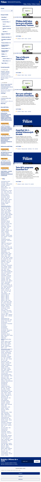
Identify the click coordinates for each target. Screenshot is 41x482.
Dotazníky (4, 17)
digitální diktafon (3, 250)
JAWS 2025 (7, 298)
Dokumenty (3, 253)
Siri (10, 395)
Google (2, 271)
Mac (4, 313)
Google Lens (3, 276)
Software (4, 56)
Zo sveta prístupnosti (4, 452)
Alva (10, 191)
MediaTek (2, 317)
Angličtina (2, 199)
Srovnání (2, 405)
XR (6, 449)
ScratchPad (8, 388)
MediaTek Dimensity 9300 (5, 319)
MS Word (2, 336)
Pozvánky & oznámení (6, 40)
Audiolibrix (3, 210)
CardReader (3, 228)
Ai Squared (10, 190)
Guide (10, 279)
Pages (2, 358)
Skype (10, 397)
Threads (5, 425)
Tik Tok (2, 426)
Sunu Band (6, 408)
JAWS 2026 (3, 300)
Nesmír (6, 343)
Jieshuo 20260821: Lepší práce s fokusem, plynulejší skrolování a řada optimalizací (6, 128)
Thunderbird (9, 425)
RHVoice (2, 379)
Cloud (2, 236)
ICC (11, 284)
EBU (4, 257)
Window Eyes (3, 445)
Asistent (7, 203)
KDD (2, 302)
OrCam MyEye (8, 357)
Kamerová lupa (6, 301)
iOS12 (2, 291)
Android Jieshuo (3, 196)
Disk (9, 252)
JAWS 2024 (3, 298)
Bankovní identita (7, 211)
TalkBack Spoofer (7, 414)
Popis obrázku (7, 364)
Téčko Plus (2, 419)
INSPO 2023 (9, 287)
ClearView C (3, 235)
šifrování (9, 392)
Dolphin (10, 253)
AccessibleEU (3, 185)
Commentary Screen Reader (5, 239)
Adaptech (2, 186)
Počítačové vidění (8, 362)
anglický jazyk (7, 198)
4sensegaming (3, 183)
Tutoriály (2, 434)
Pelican (7, 358)
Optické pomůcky (3, 356)
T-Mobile (10, 412)
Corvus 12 (2, 245)
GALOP (5, 269)
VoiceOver (10, 443)
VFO (1, 438)
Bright (2, 227)
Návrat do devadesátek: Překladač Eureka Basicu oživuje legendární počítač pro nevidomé (6, 140)
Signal (6, 393)
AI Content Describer (4, 190)
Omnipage (2, 352)
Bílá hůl (7, 214)
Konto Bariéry (7, 306)
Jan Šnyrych (36, 135)
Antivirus (10, 199)
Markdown (2, 315)
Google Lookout (8, 276)
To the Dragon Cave (4, 430)
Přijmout (20, 473)
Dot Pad (5, 254)
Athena (2, 209)
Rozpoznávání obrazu (4, 382)
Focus (2, 266)
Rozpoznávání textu (4, 383)
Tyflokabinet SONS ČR (4, 436)
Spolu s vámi (10, 404)
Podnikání (2, 364)
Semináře (10, 391)
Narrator (9, 341)
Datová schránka (3, 248)
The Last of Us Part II (4, 423)
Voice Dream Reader (4, 441)
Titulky (9, 427)
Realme (11, 375)
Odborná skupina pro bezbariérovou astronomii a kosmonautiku (6, 349)
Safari (7, 387)
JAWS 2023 (7, 297)
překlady (8, 367)
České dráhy (8, 230)
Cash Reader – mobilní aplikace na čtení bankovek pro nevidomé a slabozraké (7, 173)
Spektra (6, 404)
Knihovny (7, 305)
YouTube (9, 449)
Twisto (6, 434)
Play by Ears (3, 362)
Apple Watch (3, 203)
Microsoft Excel (3, 324)
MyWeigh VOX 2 (3, 337)
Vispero (11, 439)
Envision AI (10, 258)
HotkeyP (2, 284)
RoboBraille (3, 380)
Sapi (1, 388)
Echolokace (7, 257)
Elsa (1, 258)
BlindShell (7, 218)
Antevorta (6, 199)
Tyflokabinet (10, 435)
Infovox (2, 287)
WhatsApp (10, 444)
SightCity (2, 393)
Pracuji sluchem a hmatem (5, 46)
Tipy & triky (4, 63)
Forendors (9, 266)
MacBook (6, 313)
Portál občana (3, 365)
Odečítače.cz (3, 351)
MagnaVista (10, 314)
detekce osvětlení (7, 249)
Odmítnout (20, 476)
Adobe (6, 186)
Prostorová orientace (4, 373)
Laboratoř (6, 309)
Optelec (8, 354)
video (4, 438)
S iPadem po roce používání (5, 386)
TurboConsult (9, 432)
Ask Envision (3, 204)
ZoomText (2, 454)
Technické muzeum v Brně (5, 417)
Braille (11, 223)
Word (2, 449)
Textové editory (3, 422)
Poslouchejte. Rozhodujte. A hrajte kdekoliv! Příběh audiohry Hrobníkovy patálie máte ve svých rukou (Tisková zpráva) (6, 116)
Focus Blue (5, 266)
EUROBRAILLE (3, 261)
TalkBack (2, 414)
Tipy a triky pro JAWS (4, 427)
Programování (3, 370)
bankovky (2, 211)
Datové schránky (9, 248)
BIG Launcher (3, 214)
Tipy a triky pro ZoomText (22, 58)
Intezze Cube (7, 289)
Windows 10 (3, 447)
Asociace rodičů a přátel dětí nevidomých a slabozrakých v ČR (6, 206)
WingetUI (2, 448)
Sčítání (4, 388)
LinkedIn (10, 311)
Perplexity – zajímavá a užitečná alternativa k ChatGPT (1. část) (5, 73)
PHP (1, 360)
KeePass (4, 302)
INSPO (5, 287)
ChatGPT (2, 231)
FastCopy (6, 263)
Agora (10, 187)
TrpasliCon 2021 (3, 432)
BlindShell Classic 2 (4, 219)
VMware (9, 440)
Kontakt (38, 4)
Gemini (8, 269)
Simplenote (3, 395)
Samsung (9, 387)
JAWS (9, 293)
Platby (6, 360)
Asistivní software (7, 58)
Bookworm (3, 223)
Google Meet (3, 278)
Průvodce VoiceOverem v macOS (6, 374)
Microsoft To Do (9, 330)
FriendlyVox (9, 267)
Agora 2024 (3, 189)
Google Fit (7, 274)
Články (25, 4)
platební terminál (4, 361)
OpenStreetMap (3, 354)
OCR (6, 347)
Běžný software (7, 60)
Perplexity (10, 358)
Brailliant (7, 224)
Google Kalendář (3, 275)
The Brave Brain (9, 422)
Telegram (10, 419)
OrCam (4, 357)
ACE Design (8, 185)
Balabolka (9, 210)
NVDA (2, 347)
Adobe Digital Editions (4, 187)
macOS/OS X (3, 314)
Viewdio (2, 439)
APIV (2, 200)
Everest (7, 261)
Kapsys (11, 301)
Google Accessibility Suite (8, 271)
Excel (10, 261)
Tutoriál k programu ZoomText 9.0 (24, 168)
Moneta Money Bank (4, 332)
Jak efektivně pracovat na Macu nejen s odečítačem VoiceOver (6, 154)
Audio (5, 209)
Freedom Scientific (4, 267)
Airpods (5, 191)
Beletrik (10, 213)
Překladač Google (4, 367)
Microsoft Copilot (4, 323)
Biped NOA (10, 214)
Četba (11, 230)
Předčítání (2, 366)
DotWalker (9, 254)
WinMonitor (10, 448)
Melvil (11, 319)
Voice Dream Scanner (4, 443)
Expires (2, 262)
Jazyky (6, 300)
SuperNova (7, 409)
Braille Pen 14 (3, 224)
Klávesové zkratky (8, 304)
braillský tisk (9, 226)
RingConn (6, 379)
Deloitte (2, 249)
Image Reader (5, 285)
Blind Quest (9, 217)
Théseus (2, 425)
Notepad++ (2, 346)
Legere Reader (3, 310)
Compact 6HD (3, 241)
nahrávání (2, 341)
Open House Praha (4, 353)
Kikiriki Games (9, 302)
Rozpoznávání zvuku (4, 384)
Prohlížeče (2, 371)
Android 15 (7, 194)
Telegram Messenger (4, 421)
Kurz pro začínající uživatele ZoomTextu (25, 94)
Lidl (8, 311)
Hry (5, 284)
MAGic (7, 314)
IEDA (2, 285)
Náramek (6, 341)
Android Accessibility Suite (5, 195)
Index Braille (10, 285)
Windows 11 (8, 447)
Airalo (2, 191)
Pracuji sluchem (6, 42)
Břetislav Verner (37, 26)
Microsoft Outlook (4, 327)
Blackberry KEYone (8, 215)
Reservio (7, 378)
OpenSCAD (9, 353)
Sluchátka (5, 399)
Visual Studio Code (4, 440)
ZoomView (6, 454)
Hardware (4, 19)
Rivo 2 (9, 379)
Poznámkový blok (9, 365)
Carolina (7, 228)
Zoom (9, 452)
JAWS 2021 (7, 296)
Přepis (2, 369)
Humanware (8, 284)
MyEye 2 (6, 336)
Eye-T (5, 262)
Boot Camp (7, 223)
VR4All (2, 444)
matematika (10, 315)
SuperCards (3, 409)
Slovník (2, 399)
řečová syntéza (3, 378)
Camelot (5, 227)
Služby (4, 54)
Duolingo (2, 256)
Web (4, 444)
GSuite (7, 279)
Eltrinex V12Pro (5, 258)
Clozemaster (10, 236)
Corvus (5, 244)
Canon (8, 227)
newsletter (9, 343)
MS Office (11, 335)
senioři (2, 392)
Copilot (2, 244)
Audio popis (8, 209)
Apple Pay (2, 202)
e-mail (2, 257)
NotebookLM (7, 345)
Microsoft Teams (3, 330)
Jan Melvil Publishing (4, 293)
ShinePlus (5, 392)
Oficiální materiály (6, 37)
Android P (8, 196)
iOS (10, 289)
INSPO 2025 (8, 288)
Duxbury (6, 256)
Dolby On (6, 253)
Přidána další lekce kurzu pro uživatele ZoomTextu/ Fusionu (25, 23)
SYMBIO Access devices (4, 412)
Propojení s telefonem (8, 371)
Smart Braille (3, 401)
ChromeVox (3, 232)
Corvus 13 (6, 245)
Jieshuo (9, 300)
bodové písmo (3, 222)
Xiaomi (4, 449)
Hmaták (2, 283)
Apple (9, 200)
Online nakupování (8, 352)
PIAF (4, 360)
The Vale (9, 423)
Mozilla (2, 335)
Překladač (6, 366)
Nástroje (2, 342)
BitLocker (2, 215)
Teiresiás (6, 419)
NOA (4, 345)
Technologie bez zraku (4, 418)
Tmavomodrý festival (4, 428)
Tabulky (2, 413)
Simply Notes (7, 395)
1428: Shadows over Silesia (5, 181)
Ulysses (10, 436)
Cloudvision (5, 236)
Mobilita (8, 331)
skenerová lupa (3, 396)
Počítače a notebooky (7, 29)
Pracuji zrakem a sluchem (5, 51)
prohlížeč (7, 370)
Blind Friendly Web (4, 217)
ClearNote (7, 232)
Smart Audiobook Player (5, 400)
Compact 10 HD (3, 240)
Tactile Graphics (6, 413)
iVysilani (5, 292)
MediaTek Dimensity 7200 (5, 318)
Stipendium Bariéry (4, 406)
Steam (6, 405)
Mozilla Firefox (6, 335)
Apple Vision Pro (7, 202)
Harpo (7, 280)
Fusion (2, 269)
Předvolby (20, 479)
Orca (2, 357)
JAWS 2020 (3, 296)
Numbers (9, 346)
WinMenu (6, 448)
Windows (7, 445)
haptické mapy (3, 280)
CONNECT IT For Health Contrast (6, 243)
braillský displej (3, 226)
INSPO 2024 (3, 288)
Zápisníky (5, 31)
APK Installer (5, 200)
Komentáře (3, 306)
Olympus (10, 351)
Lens (2, 311)
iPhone (2, 292)
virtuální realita (6, 439)
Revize (11, 378)
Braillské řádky (6, 21)
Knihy (10, 305)
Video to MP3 (7, 438)
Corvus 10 (8, 244)
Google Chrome (3, 272)
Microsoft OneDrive (4, 326)
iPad (7, 291)
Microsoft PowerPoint (4, 328)
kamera (2, 301)
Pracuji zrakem (5, 48)
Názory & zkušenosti (5, 34)
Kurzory (2, 309)
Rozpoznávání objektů (9, 380)
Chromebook (7, 231)
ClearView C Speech (9, 235)
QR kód (2, 375)
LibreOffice (5, 311)
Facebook (8, 262)
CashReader (3, 230)
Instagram (2, 289)
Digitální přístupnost (4, 252)
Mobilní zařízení (7, 26)
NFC (1, 345)
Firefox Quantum (9, 265)
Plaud (8, 361)
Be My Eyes (6, 213)
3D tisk (7, 182)
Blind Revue (3, 218)
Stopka (9, 406)
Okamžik (7, 351)
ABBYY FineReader (9, 183)
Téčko (10, 418)
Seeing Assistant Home (4, 391)
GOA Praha (9, 270)
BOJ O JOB (7, 222)
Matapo (6, 315)
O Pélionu (33, 4)
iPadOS (9, 291)
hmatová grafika (6, 283)
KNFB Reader (3, 305)
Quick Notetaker (6, 375)
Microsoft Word (3, 331)
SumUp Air (2, 408)
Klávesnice (2, 304)
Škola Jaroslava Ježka (4, 397)
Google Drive (3, 274)
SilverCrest (9, 393)
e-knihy (9, 256)
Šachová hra (3, 387)
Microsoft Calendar (4, 322)
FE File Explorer (3, 265)
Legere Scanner (8, 310)
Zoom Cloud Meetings (4, 453)
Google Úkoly (3, 279)
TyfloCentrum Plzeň (4, 435)
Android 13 (3, 194)
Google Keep (9, 275)
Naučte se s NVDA (7, 342)
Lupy (4, 24)
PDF (4, 358)
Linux (2, 313)
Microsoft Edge (9, 323)
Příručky (29, 4)
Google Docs (9, 272)
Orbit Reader (9, 356)
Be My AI (2, 213)
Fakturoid (2, 263)
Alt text (8, 191)
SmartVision (8, 401)
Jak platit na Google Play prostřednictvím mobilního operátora (6, 163)
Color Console (3, 237)
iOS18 (5, 291)
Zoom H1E (10, 453)
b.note (6, 210)
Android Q (2, 198)
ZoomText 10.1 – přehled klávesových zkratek (24, 132)
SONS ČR (2, 404)
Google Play (8, 278)
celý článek (18, 36)
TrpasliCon (8, 431)
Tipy (4, 426)
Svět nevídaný (3, 410)
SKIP (7, 396)
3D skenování (3, 182)
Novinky (6, 346)
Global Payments (3, 270)
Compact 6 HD (9, 240)
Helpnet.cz (10, 280)
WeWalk (7, 444)
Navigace (2, 343)
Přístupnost (9, 369)
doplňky (2, 254)
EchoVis (11, 257)
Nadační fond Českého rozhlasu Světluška (6, 339)
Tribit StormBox (3, 431)
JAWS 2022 (3, 297)
